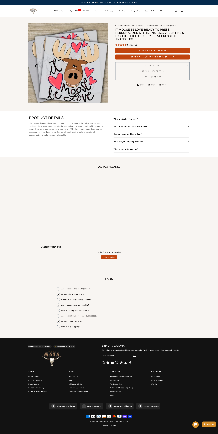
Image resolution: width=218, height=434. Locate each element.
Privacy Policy (115, 391)
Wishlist (154, 384)
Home (117, 25)
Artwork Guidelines (76, 388)
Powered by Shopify (109, 425)
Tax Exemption (116, 384)
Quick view (47, 209)
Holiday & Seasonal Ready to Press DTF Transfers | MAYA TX (154, 25)
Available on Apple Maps (78, 391)
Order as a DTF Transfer (152, 50)
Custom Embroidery (36, 388)
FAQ (71, 380)
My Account (155, 376)
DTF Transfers (33, 376)
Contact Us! (114, 380)
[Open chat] (195, 424)
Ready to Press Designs (37, 391)
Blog (112, 395)
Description (152, 65)
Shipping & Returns (76, 384)
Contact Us (73, 376)
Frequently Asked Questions (121, 376)
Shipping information (153, 71)
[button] (121, 45)
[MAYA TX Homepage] (51, 358)
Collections (125, 25)
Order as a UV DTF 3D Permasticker (152, 57)
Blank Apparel (33, 384)
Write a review (109, 257)
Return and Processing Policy (121, 388)
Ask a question (152, 77)
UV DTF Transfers (35, 380)
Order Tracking (157, 380)
